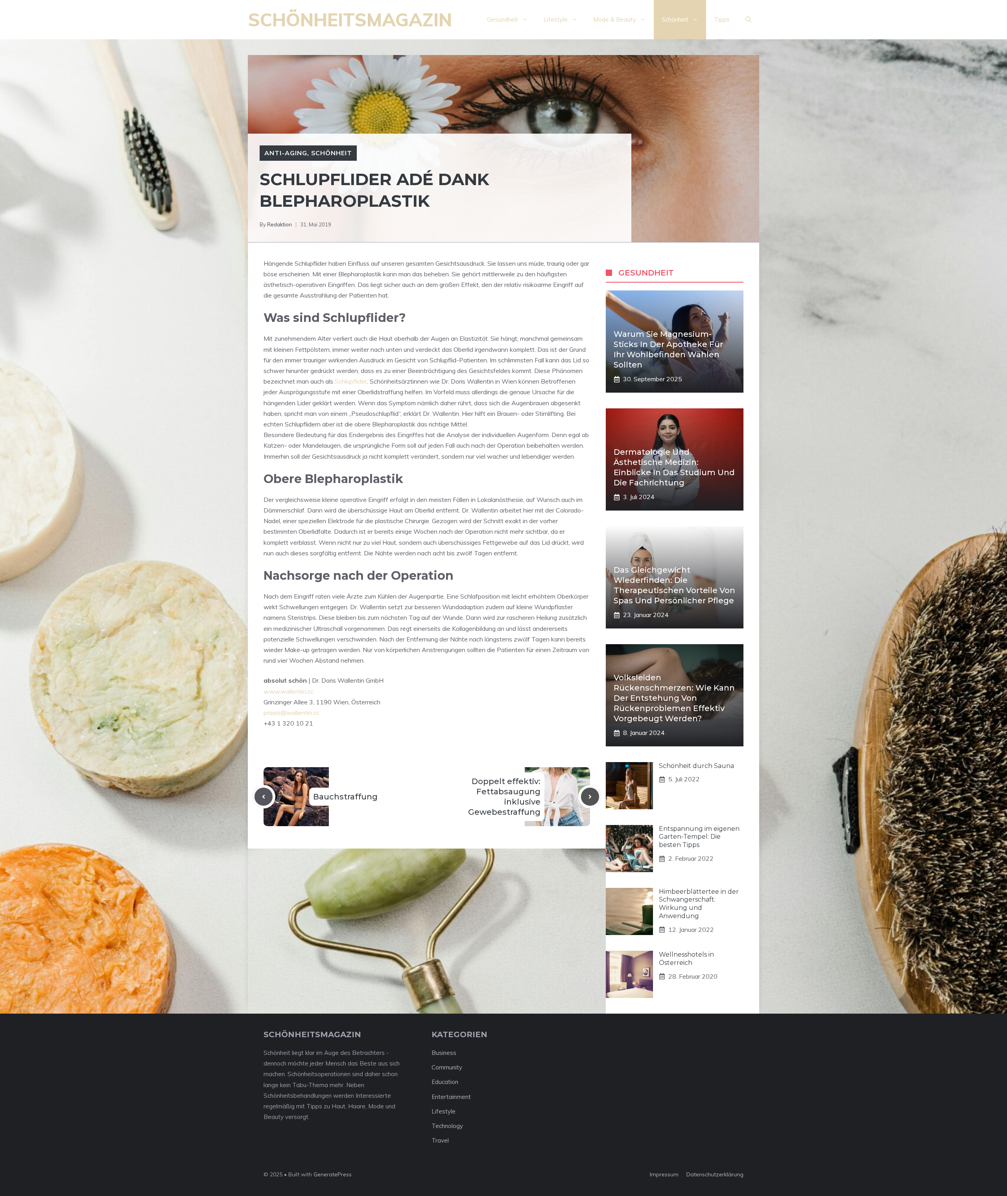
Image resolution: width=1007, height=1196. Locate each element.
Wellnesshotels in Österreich (686, 958)
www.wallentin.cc (289, 691)
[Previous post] (263, 796)
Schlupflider (351, 381)
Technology (447, 1126)
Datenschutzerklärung (714, 1174)
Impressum (664, 1174)
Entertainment (451, 1096)
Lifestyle (556, 19)
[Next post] (590, 796)
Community (447, 1067)
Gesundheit (502, 19)
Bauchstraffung (345, 796)
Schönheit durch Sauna (696, 766)
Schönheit (675, 19)
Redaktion (279, 224)
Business (444, 1052)
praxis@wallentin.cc (291, 712)
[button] (748, 19)
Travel (440, 1140)
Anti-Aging (285, 153)
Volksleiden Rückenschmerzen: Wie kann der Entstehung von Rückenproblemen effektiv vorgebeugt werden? (674, 698)
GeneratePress (333, 1174)
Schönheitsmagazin (350, 19)
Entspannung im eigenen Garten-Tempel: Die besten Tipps (699, 837)
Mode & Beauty (614, 19)
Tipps (722, 19)
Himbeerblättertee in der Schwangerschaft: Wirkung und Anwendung (699, 904)
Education (445, 1082)
